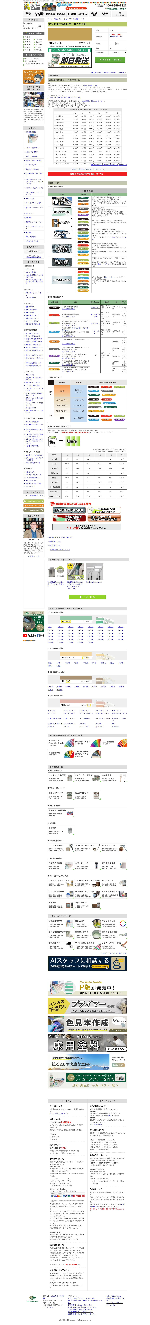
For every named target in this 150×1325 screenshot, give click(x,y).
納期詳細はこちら (55, 545)
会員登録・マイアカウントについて (34, 379)
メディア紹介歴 (31, 480)
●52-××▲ (50, 636)
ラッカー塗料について (33, 336)
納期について (123, 73)
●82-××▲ (100, 639)
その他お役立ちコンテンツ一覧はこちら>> (113, 953)
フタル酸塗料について (33, 333)
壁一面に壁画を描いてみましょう (34, 430)
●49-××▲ (120, 633)
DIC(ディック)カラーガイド (34, 188)
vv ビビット (115, 726)
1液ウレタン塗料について (34, 339)
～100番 (50, 686)
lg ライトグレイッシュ (103, 718)
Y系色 (28, 42)
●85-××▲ (110, 639)
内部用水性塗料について (33, 363)
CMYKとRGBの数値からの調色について (34, 394)
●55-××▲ (60, 636)
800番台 (121, 686)
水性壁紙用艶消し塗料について (34, 351)
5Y (60, 19)
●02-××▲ (60, 627)
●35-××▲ (50, 633)
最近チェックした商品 (33, 382)
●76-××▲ (70, 639)
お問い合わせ (111, 1305)
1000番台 (59, 690)
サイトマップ (30, 486)
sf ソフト (98, 723)
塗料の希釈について (32, 315)
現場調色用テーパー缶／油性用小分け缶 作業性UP (56, 584)
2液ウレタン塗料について (34, 342)
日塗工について (31, 269)
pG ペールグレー (69, 710)
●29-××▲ (110, 630)
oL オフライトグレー (102, 713)
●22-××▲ (80, 630)
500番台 (94, 686)
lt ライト (66, 726)
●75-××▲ (60, 639)
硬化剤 (110, 1115)
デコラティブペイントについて (34, 425)
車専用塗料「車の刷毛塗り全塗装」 (81, 1305)
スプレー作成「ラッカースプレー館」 (82, 1298)
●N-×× (50, 627)
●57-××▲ (70, 636)
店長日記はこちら (33, 556)
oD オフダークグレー (54, 718)
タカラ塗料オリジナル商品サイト (80, 1309)
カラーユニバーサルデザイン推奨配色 (34, 459)
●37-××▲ (60, 633)
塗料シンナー (95, 308)
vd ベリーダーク (69, 723)
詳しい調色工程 (31, 298)
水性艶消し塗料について (33, 344)
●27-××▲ (100, 630)
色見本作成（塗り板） (33, 241)
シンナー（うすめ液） (33, 148)
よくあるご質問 (31, 408)
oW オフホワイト (69, 713)
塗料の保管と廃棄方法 (33, 324)
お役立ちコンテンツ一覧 (33, 483)
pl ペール (82, 723)
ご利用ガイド (30, 375)
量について (114, 73)
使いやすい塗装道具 (32, 58)
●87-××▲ (120, 639)
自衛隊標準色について (33, 463)
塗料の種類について (32, 318)
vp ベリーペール (85, 718)
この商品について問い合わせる (60, 550)
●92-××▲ (60, 642)
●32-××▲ (120, 630)
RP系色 (39, 50)
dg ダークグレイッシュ (55, 723)
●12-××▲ (110, 627)
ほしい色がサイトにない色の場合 (34, 389)
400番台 (85, 686)
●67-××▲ (110, 636)
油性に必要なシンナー (33, 61)
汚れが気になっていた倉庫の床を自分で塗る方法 (34, 435)
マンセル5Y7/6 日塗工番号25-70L (73, 19)
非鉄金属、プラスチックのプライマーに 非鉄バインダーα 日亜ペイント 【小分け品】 (75, 585)
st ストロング (84, 726)
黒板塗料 (28, 217)
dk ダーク (51, 726)
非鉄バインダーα (103, 264)
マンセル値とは (31, 272)
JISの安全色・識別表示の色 (34, 455)
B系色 (27, 47)
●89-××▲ (50, 642)
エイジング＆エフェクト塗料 (34, 208)
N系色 (28, 37)
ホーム (50, 19)
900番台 (50, 690)
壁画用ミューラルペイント (34, 222)
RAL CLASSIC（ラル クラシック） (34, 193)
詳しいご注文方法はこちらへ (59, 1114)
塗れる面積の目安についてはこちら (93, 101)
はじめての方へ (31, 472)
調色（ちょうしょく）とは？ (33, 294)
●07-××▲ (80, 627)
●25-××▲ (90, 630)
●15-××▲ (120, 627)
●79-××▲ (90, 639)
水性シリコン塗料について (34, 355)
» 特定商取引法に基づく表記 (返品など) (60, 537)
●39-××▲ (70, 633)
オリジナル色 (30, 198)
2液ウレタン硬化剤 (32, 152)
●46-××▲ (100, 633)
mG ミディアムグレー (102, 710)
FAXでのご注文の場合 (33, 385)
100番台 (59, 686)
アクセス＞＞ (48, 1307)
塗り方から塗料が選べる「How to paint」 (83, 1307)
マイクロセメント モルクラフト (34, 227)
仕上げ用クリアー (31, 165)
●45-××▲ (90, 633)
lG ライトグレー (85, 710)
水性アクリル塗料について (34, 347)
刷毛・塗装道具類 (31, 156)
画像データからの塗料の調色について (34, 399)
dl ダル (114, 723)
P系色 (27, 50)
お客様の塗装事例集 (32, 446)
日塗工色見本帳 (31, 132)
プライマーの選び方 (32, 321)
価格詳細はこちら (117, 37)
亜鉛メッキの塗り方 (32, 422)
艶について (107, 73)
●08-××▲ (90, 627)
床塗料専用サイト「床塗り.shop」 (80, 1312)
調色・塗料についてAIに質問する (34, 411)
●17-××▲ (50, 630)
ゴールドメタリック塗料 (33, 203)
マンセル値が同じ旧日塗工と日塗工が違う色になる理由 (34, 282)
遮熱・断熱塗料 (31, 237)
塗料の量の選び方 (31, 309)
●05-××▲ (70, 627)
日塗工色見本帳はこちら (90, 85)
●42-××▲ (80, 633)
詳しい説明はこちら (68, 309)
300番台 (77, 686)
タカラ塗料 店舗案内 (32, 477)
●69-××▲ (120, 636)
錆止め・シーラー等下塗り (34, 65)
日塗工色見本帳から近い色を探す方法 (34, 276)
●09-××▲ (100, 627)
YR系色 (39, 39)
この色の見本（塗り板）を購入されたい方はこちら (64, 97)
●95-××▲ (70, 642)
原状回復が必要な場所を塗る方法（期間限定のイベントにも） (34, 441)
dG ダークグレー (117, 710)
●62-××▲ (90, 636)
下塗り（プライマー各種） (34, 160)
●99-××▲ (90, 642)
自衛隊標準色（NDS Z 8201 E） (34, 174)
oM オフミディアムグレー (119, 714)
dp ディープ (99, 726)
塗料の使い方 (30, 312)
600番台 (103, 686)
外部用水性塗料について (33, 366)
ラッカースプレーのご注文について (34, 404)
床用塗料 (28, 232)
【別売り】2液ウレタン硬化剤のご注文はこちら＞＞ (87, 169)
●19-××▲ (60, 630)
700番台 (112, 686)
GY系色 (39, 42)
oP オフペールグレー (86, 713)
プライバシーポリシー (115, 1303)
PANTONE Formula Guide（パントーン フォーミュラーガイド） (34, 181)
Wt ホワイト (51, 710)
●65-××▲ (100, 636)
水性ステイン (30, 213)
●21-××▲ (70, 630)
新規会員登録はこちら (34, 257)
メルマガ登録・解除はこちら (33, 495)
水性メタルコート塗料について (34, 359)
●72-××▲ (50, 639)
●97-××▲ (80, 642)
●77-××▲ (80, 639)
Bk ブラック (51, 713)
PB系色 (39, 47)
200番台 (68, 686)
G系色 (28, 45)
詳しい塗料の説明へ (96, 1124)
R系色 (27, 39)
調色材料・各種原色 (32, 169)
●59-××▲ (80, 636)
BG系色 (39, 45)
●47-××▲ (110, 633)
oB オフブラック (69, 718)
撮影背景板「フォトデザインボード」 (82, 1314)
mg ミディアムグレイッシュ (119, 719)
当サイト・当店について (33, 475)
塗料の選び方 (30, 307)
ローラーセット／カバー (94, 582)
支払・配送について (114, 1296)
